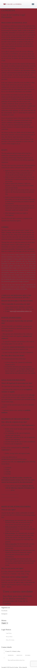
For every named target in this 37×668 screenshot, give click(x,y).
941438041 (27, 655)
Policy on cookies (10, 640)
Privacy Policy (9, 636)
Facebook (4, 610)
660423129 (19, 655)
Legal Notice (9, 633)
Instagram (4, 614)
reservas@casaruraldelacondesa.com (21, 311)
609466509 (10, 655)
